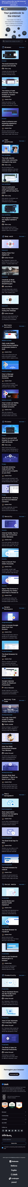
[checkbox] (2, 1147)
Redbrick (13, 1157)
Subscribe (14, 1143)
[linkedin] (6, 1130)
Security (4, 530)
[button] (25, 9)
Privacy (4, 435)
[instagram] (3, 1130)
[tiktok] (12, 1130)
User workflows (6, 155)
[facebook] (15, 1130)
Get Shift (4, 1123)
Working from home (7, 715)
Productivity (5, 989)
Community (5, 1115)
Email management (7, 809)
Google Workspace (7, 622)
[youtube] (9, 1130)
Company (4, 1119)
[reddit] (22, 1130)
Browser (4, 61)
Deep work (5, 250)
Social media (5, 898)
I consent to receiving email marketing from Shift (14, 1147)
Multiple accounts (6, 340)
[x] (18, 1130)
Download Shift (14, 1074)
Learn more (13, 4)
